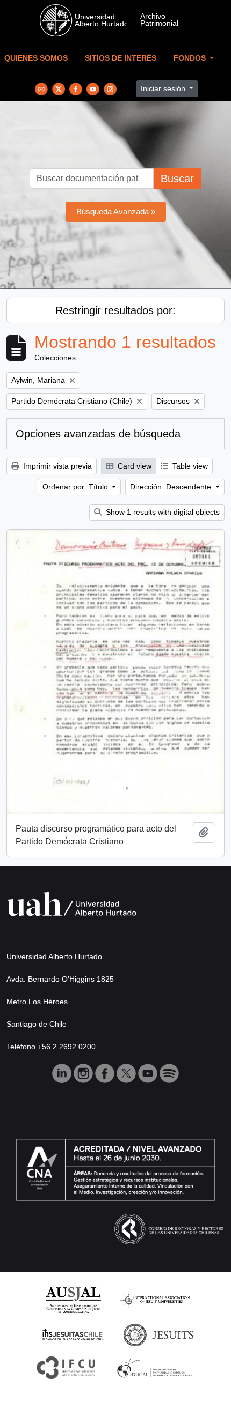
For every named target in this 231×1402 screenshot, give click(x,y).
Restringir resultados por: (115, 310)
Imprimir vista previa (56, 466)
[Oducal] (156, 1367)
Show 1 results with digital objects (162, 512)
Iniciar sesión (164, 88)
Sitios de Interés (120, 58)
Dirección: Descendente (171, 487)
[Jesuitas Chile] (72, 1334)
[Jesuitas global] (158, 1334)
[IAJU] (155, 1299)
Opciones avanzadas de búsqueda (98, 434)
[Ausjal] (73, 1299)
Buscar (177, 178)
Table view (189, 466)
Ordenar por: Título (76, 487)
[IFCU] (66, 1367)
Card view (133, 466)
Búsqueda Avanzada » (115, 211)
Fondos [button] (191, 58)
